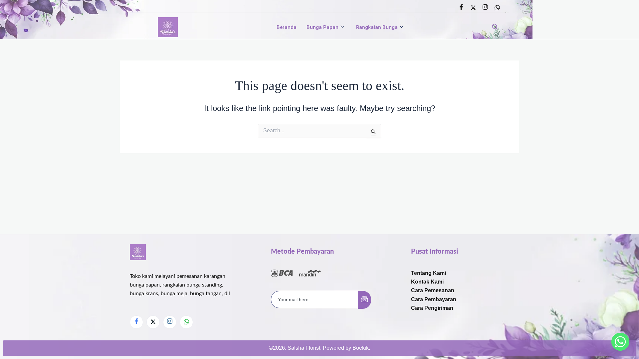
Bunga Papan (322, 27)
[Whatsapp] (497, 8)
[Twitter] (473, 8)
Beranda (287, 27)
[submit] (364, 300)
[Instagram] (485, 8)
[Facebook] (461, 8)
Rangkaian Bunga (377, 27)
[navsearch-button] (495, 27)
